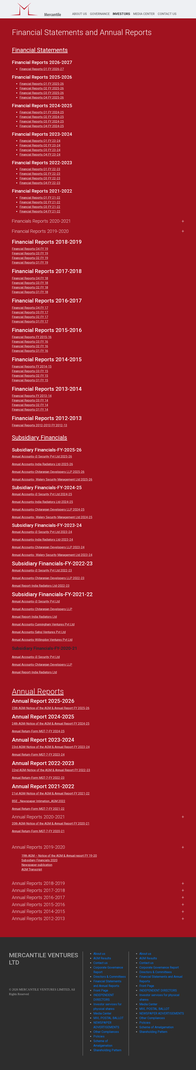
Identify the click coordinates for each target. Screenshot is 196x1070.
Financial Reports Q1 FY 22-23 (40, 169)
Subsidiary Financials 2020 (39, 860)
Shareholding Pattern (107, 1050)
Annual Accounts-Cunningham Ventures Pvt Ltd (43, 624)
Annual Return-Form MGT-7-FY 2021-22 (38, 809)
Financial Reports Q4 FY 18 (30, 278)
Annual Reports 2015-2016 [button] (38, 904)
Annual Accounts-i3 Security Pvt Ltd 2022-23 (42, 570)
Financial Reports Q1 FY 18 (30, 292)
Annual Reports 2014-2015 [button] (38, 911)
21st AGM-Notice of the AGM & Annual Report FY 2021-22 (51, 793)
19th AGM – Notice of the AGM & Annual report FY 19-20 (59, 855)
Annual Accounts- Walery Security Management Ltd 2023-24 (52, 555)
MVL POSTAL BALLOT (108, 1018)
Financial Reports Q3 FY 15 (30, 371)
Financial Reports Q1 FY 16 (30, 351)
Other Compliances (106, 1032)
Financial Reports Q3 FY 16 (30, 341)
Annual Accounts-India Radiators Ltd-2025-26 (42, 464)
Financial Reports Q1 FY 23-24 (40, 141)
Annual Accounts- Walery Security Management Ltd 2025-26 (52, 479)
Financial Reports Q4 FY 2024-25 (42, 126)
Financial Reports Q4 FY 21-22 (40, 211)
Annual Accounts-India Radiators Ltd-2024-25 (42, 502)
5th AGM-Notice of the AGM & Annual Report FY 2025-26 (51, 708)
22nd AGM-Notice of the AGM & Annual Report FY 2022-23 (51, 770)
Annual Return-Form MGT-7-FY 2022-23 (38, 778)
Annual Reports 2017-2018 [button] (38, 890)
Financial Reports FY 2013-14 (31, 396)
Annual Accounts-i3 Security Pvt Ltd (36, 601)
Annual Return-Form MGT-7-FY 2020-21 (38, 831)
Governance (100, 14)
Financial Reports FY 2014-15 (31, 366)
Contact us (167, 14)
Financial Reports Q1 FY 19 (30, 262)
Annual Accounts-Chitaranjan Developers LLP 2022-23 (48, 578)
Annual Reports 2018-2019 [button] (38, 883)
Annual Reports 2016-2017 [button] (38, 897)
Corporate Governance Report (159, 967)
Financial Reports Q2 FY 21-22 (40, 202)
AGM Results (102, 958)
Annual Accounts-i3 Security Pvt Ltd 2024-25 (42, 494)
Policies (99, 1036)
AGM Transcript (31, 869)
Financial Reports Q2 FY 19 (30, 258)
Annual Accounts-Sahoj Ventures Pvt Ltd (39, 632)
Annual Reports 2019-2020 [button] (38, 847)
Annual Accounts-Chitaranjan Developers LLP (42, 609)
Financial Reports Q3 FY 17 (30, 312)
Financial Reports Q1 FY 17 (30, 321)
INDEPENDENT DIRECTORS (158, 990)
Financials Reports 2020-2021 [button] (41, 221)
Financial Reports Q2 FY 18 (30, 287)
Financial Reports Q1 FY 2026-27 (42, 69)
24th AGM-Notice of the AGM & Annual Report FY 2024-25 (50, 723)
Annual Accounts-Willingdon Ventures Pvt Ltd (42, 640)
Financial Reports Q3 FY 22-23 (40, 178)
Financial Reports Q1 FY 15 (30, 380)
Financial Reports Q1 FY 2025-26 (42, 84)
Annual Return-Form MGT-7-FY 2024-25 (38, 731)
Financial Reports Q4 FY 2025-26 (42, 97)
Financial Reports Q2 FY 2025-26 (42, 88)
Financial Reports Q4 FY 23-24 (40, 154)
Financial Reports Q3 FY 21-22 (40, 207)
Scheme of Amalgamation (156, 1027)
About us (79, 14)
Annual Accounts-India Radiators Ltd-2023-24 (42, 539)
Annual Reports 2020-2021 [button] (38, 817)
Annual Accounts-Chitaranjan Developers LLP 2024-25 (48, 509)
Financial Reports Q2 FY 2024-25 (42, 117)
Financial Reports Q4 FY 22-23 (40, 183)
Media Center (144, 14)
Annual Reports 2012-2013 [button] (38, 918)
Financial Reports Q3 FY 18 (30, 283)
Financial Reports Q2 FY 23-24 (40, 145)
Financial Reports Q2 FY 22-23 (40, 174)
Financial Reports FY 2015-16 (31, 337)
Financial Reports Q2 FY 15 (30, 376)
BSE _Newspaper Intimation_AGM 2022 (38, 801)
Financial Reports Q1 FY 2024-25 (42, 112)
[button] (98, 681)
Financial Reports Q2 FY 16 (30, 346)
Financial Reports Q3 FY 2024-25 (42, 121)
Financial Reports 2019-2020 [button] (40, 231)
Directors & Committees (109, 976)
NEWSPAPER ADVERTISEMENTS (161, 1013)
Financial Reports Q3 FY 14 (30, 400)
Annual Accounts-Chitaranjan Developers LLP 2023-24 (48, 547)
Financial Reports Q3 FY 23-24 (40, 150)
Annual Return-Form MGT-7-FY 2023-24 (38, 754)
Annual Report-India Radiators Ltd (34, 617)
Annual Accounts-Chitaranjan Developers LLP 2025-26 (48, 472)
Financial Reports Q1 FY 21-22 (40, 197)
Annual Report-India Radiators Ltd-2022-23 (40, 586)
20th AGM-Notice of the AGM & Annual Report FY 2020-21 (50, 823)
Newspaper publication (36, 865)
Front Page (100, 990)
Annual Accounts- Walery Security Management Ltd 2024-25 (52, 517)
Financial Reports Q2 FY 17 (30, 317)
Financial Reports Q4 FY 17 (30, 308)
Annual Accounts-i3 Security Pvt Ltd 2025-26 (42, 456)
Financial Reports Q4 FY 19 (30, 249)
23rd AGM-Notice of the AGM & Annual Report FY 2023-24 (51, 747)
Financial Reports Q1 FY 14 (30, 409)
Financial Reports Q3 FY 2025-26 (42, 93)
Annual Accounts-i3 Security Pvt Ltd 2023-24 (42, 532)
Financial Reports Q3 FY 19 (30, 253)
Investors (121, 14)
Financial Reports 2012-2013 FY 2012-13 (39, 425)
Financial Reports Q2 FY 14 (30, 405)
